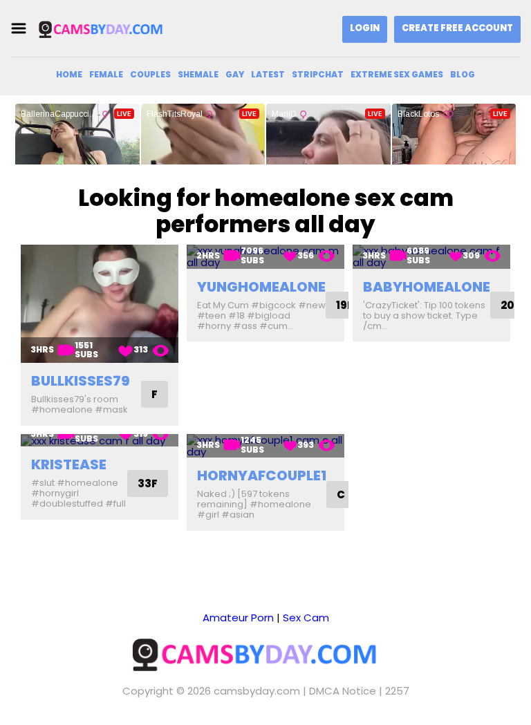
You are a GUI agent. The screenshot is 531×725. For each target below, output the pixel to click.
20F (511, 305)
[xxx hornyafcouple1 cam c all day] (265, 446)
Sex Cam (306, 617)
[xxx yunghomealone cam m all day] (265, 257)
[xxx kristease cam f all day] (99, 440)
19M (346, 305)
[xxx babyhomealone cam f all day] (431, 257)
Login (365, 28)
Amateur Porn (238, 617)
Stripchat (318, 74)
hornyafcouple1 (261, 475)
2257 (397, 691)
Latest (268, 74)
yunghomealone (261, 286)
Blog (462, 74)
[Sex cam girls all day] (106, 28)
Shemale (198, 74)
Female (106, 74)
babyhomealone (426, 286)
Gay (234, 74)
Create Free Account (457, 28)
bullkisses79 (80, 380)
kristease (68, 464)
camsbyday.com (257, 691)
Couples (150, 74)
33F (148, 483)
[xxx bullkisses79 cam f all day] (99, 304)
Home (69, 74)
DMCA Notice (342, 691)
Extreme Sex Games (397, 74)
